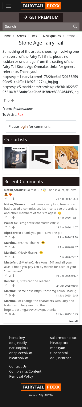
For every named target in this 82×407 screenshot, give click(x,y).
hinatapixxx (59, 342)
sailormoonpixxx (63, 337)
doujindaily (18, 342)
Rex (20, 114)
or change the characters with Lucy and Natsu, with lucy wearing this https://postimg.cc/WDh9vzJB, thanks (39, 305)
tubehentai (59, 352)
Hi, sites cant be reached (33, 281)
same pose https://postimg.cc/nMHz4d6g (47, 291)
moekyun (57, 347)
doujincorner (60, 358)
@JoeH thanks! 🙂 (30, 252)
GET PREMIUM (43, 17)
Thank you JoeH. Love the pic (42, 233)
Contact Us (18, 366)
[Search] (75, 26)
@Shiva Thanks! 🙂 (31, 243)
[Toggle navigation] (8, 6)
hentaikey (17, 337)
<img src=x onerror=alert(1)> (39, 223)
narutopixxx (18, 347)
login (24, 126)
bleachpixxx (18, 358)
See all (73, 321)
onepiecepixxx (20, 352)
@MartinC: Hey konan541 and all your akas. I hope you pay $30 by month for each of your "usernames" (40, 266)
